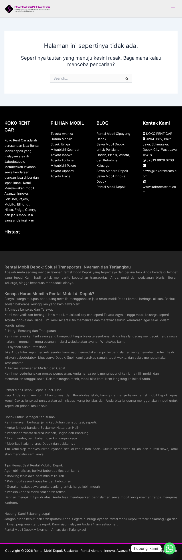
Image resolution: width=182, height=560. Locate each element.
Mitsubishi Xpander (65, 150)
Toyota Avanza (62, 134)
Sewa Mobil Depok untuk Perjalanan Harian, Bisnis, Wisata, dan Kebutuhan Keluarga (113, 155)
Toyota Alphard (62, 171)
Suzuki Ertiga (60, 144)
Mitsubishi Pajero (63, 166)
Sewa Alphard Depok (112, 171)
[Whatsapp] (170, 548)
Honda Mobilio (62, 139)
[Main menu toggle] (173, 9)
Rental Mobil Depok (111, 187)
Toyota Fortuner (63, 160)
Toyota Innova (61, 155)
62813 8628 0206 (160, 160)
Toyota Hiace (60, 176)
